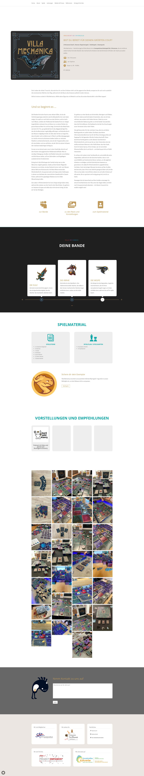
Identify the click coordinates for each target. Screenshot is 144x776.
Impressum (94, 730)
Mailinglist (66, 386)
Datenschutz (95, 734)
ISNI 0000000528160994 (97, 737)
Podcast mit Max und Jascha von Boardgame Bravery (40, 446)
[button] (121, 299)
